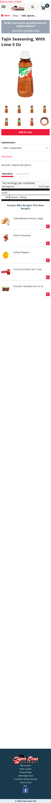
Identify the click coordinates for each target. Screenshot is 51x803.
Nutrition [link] (7, 173)
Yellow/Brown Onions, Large (28, 218)
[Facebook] (25, 790)
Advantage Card (25, 776)
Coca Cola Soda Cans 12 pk (27, 269)
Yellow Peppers (21, 252)
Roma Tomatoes (22, 235)
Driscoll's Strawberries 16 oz (28, 286)
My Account (25, 765)
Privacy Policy (25, 772)
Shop (15, 15)
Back (7, 15)
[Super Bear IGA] (18, 6)
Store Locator (26, 769)
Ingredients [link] (22, 173)
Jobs (25, 786)
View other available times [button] (25, 30)
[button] (6, 109)
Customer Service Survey (25, 779)
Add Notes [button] (7, 156)
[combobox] (25, 148)
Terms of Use (26, 782)
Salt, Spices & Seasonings (36, 15)
